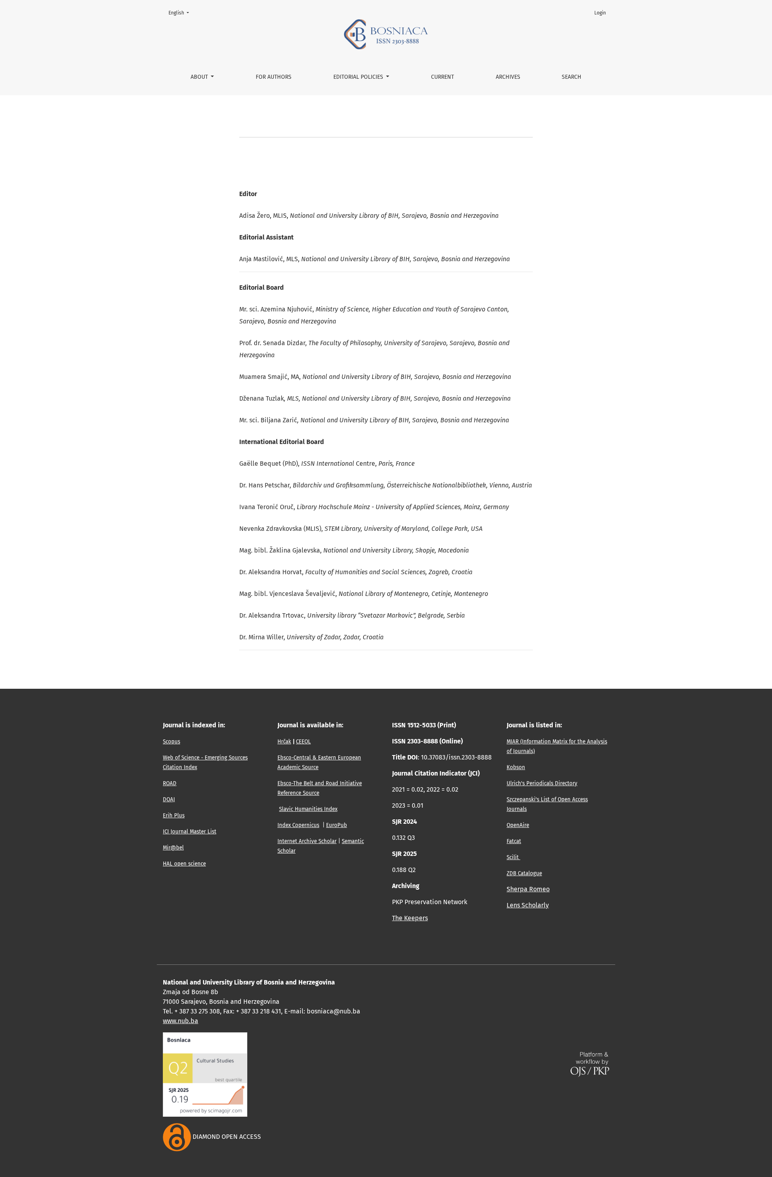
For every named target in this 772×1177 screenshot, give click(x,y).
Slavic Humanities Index (308, 809)
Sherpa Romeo (528, 889)
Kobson (516, 767)
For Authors (274, 77)
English (181, 13)
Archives (508, 77)
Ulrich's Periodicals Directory (542, 783)
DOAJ (169, 799)
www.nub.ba (180, 1021)
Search (571, 77)
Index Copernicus (298, 825)
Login (600, 13)
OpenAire (518, 825)
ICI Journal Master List (189, 832)
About (200, 77)
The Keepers (410, 918)
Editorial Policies (359, 77)
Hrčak (284, 742)
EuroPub (336, 825)
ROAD (170, 783)
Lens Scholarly (528, 905)
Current (442, 77)
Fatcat (514, 841)
